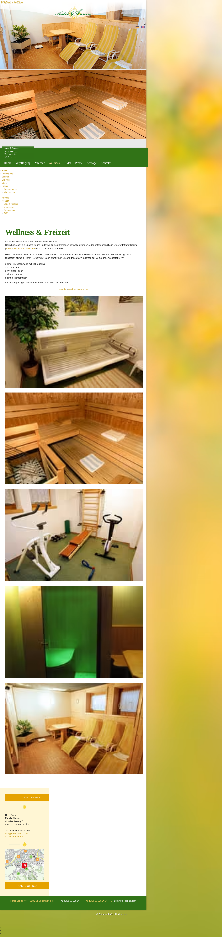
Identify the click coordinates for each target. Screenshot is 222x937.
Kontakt (106, 163)
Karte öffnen (27, 885)
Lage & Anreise (11, 204)
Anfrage (92, 163)
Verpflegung (23, 163)
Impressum (9, 207)
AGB (6, 157)
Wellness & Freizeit (78, 289)
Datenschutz (10, 154)
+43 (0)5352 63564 (69, 901)
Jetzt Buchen (31, 797)
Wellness (54, 163)
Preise (79, 163)
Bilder (67, 163)
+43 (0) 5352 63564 (10, 2)
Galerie (62, 289)
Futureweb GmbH (108, 914)
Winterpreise (9, 192)
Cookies (122, 914)
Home (7, 163)
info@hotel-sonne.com (12, 3)
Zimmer (39, 163)
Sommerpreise (10, 189)
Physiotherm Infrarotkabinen (20, 248)
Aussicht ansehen (14, 836)
